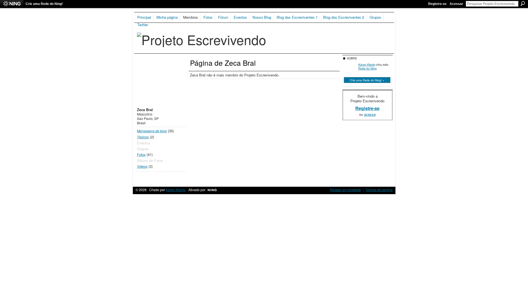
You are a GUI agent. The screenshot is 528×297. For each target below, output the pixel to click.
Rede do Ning (367, 68)
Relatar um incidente (345, 189)
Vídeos (142, 166)
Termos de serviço (379, 189)
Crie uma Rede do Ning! (44, 4)
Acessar (456, 4)
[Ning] (11, 4)
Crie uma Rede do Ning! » (367, 80)
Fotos (141, 154)
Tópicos (143, 136)
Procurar (523, 3)
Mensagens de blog (152, 130)
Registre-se (437, 4)
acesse (370, 114)
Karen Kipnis (366, 64)
